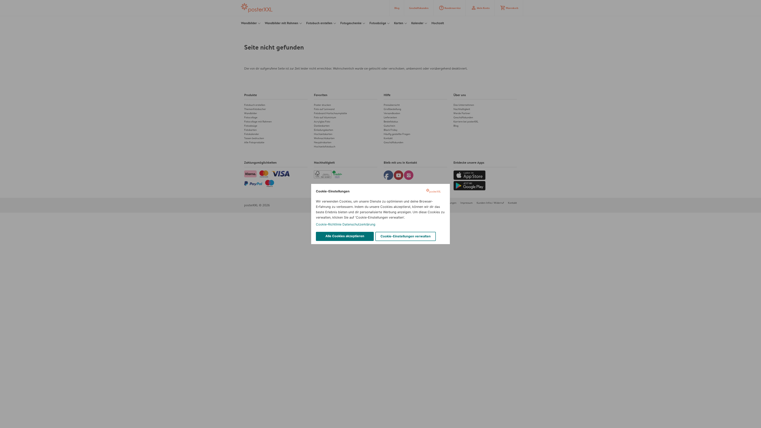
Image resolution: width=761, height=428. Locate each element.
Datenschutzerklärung (358, 224)
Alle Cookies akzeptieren (344, 236)
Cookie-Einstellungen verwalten (405, 236)
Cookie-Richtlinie (328, 224)
